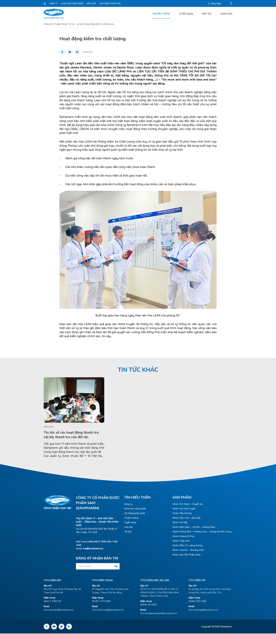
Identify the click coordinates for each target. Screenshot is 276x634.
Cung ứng (226, 13)
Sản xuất (91, 3)
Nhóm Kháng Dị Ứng (183, 536)
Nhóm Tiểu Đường (182, 513)
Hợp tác (207, 13)
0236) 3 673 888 (101, 601)
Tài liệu (128, 531)
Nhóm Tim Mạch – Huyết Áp (187, 504)
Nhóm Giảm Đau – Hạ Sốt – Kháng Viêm (193, 527)
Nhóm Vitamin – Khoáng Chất (188, 550)
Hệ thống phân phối (110, 3)
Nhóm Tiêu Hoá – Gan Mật (186, 517)
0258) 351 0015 (149, 604)
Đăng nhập (216, 3)
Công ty (53, 3)
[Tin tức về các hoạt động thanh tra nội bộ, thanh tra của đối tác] (74, 400)
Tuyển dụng (186, 13)
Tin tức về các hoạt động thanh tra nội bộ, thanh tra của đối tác (71, 434)
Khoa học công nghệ (72, 3)
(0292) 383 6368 (197, 601)
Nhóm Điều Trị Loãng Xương (187, 545)
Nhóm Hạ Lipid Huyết (183, 508)
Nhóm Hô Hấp (179, 522)
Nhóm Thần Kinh (181, 540)
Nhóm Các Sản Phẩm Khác (186, 554)
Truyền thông (161, 13)
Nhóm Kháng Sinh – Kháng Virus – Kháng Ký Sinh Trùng (201, 531)
